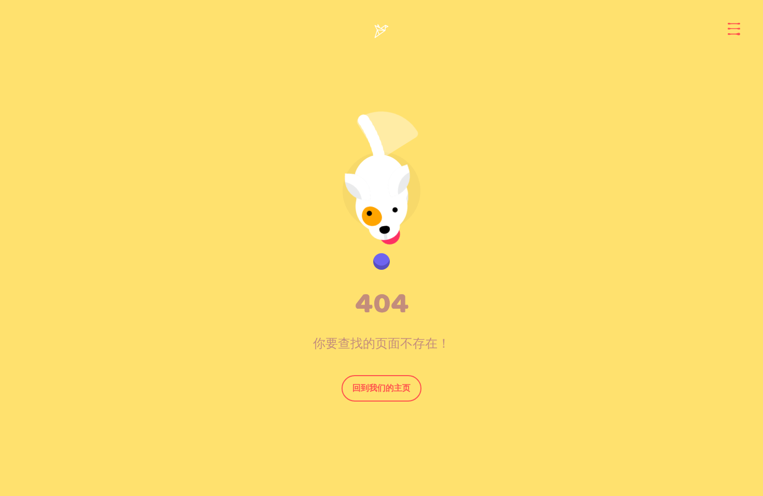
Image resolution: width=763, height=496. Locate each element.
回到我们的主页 (381, 388)
